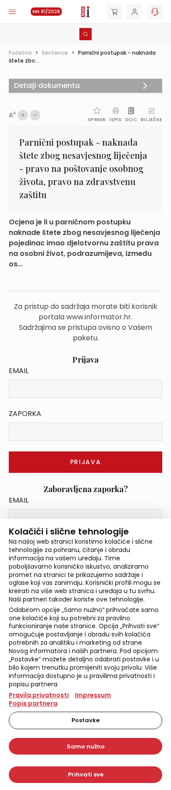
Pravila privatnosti (39, 695)
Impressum (93, 695)
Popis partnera (33, 703)
